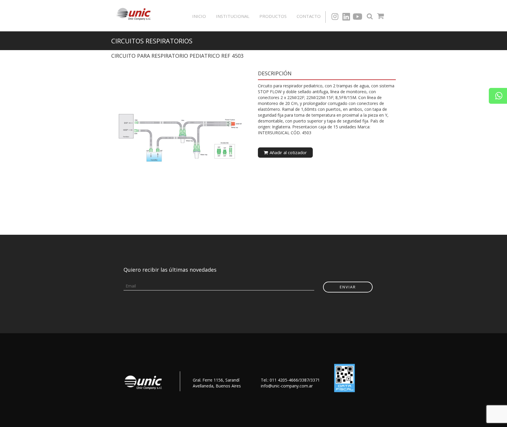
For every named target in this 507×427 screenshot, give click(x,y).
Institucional (232, 16)
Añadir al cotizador (287, 152)
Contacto (309, 16)
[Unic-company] (135, 13)
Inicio (199, 16)
